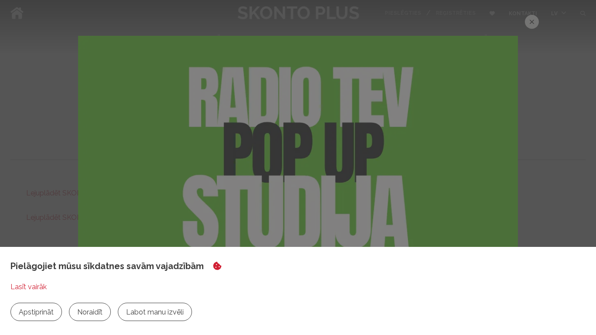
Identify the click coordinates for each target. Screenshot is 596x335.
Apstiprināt (36, 312)
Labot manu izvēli (155, 312)
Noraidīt (90, 312)
